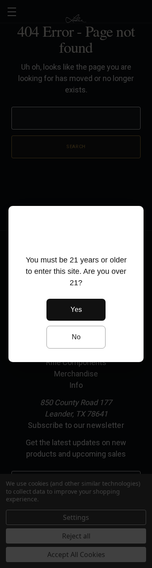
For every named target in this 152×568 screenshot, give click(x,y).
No (76, 337)
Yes (76, 309)
